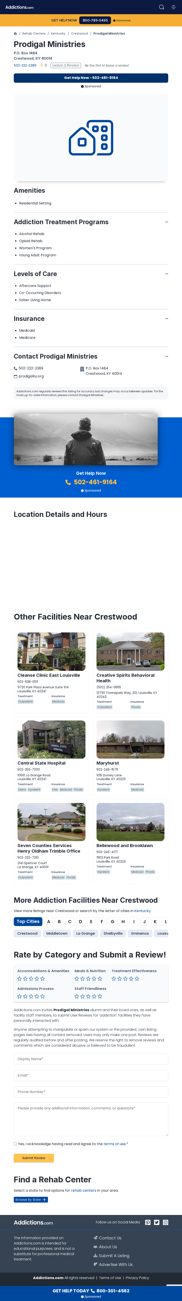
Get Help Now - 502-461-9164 (91, 77)
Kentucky (58, 33)
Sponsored (123, 20)
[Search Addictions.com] (161, 7)
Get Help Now (64, 20)
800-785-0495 (95, 20)
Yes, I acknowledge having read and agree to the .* (72, 1143)
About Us (108, 1247)
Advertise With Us (116, 1264)
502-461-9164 (95, 482)
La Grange (85, 933)
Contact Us (110, 1238)
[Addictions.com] (15, 33)
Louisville (166, 933)
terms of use (115, 1143)
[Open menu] (173, 7)
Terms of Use (110, 1277)
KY (38, 58)
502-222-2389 (25, 65)
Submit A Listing (114, 1255)
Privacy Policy (137, 1277)
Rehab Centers (34, 33)
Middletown (56, 933)
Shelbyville (113, 933)
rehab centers (83, 1190)
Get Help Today (91, 1291)
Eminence (140, 933)
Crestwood (79, 33)
